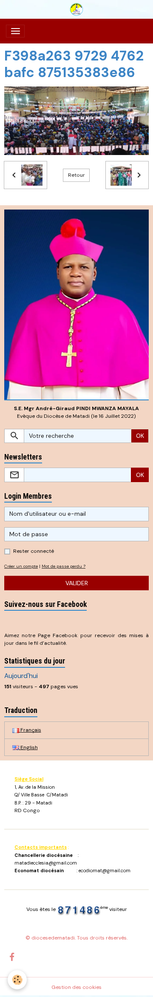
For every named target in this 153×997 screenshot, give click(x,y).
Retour (76, 175)
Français (30, 730)
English (28, 747)
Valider (76, 583)
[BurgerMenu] (15, 31)
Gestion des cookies (76, 987)
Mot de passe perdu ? (63, 566)
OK (140, 436)
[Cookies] (17, 979)
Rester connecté (33, 551)
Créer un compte (21, 566)
